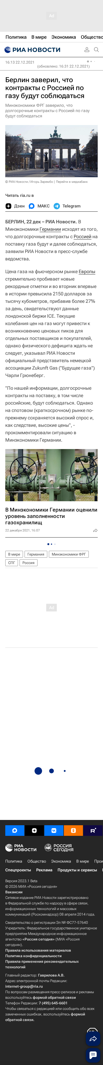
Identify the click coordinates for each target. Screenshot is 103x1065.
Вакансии (13, 892)
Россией (82, 236)
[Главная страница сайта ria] (31, 49)
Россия (28, 563)
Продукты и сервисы (77, 870)
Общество (36, 861)
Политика (13, 861)
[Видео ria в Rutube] (92, 830)
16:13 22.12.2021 (20, 62)
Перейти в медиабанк (72, 182)
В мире (14, 554)
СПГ (11, 563)
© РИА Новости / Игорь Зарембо (29, 182)
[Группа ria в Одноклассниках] (73, 830)
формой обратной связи (54, 997)
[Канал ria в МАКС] (14, 830)
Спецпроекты (18, 870)
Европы (87, 271)
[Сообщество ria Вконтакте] (53, 830)
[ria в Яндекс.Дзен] (34, 830)
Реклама (44, 870)
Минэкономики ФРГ (69, 554)
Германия (35, 554)
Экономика (61, 861)
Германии (50, 229)
